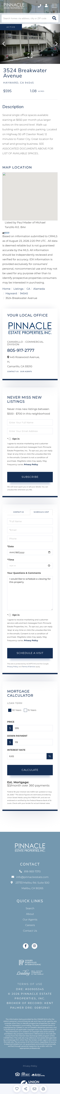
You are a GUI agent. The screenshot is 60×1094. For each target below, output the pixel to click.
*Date (10, 546)
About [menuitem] (30, 914)
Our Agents (26, 371)
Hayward (11, 293)
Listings (18, 288)
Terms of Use (30, 984)
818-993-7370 (40, 6)
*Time (10, 559)
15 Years (32, 710)
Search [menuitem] (30, 908)
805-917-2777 (20, 350)
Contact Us (13, 371)
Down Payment (17, 735)
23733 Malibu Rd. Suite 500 (32, 885)
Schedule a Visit (41, 512)
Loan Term (14, 703)
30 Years (16, 710)
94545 (24, 293)
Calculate (30, 769)
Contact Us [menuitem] (30, 930)
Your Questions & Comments (24, 573)
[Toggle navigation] (54, 6)
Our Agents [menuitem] (30, 919)
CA (28, 288)
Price (10, 721)
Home (6, 288)
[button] (54, 18)
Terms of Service (28, 667)
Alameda (39, 288)
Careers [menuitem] (30, 925)
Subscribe (30, 476)
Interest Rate (16, 749)
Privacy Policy (31, 464)
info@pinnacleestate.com (32, 877)
